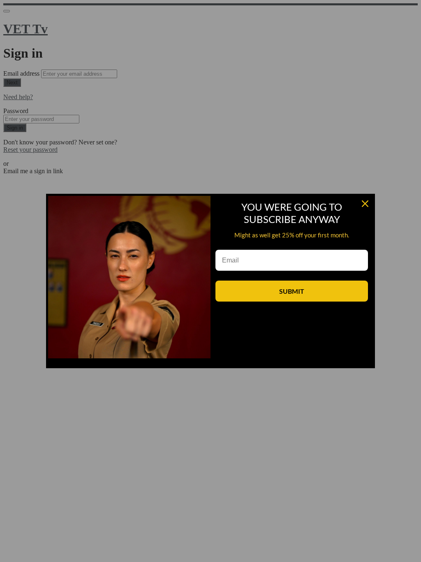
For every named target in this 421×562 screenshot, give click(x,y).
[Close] (365, 204)
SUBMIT (291, 291)
